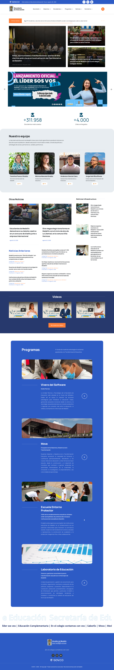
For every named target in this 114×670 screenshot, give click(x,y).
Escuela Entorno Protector (51, 508)
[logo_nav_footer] (57, 640)
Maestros (17, 261)
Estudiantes (17, 283)
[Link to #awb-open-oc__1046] (102, 9)
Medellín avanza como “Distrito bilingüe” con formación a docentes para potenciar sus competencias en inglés (22, 257)
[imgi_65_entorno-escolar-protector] (57, 482)
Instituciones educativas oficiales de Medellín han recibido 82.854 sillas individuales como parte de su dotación (22, 279)
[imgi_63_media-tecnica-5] (57, 360)
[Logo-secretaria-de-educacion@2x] (16, 6)
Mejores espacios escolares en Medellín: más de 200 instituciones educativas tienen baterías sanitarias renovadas (56, 275)
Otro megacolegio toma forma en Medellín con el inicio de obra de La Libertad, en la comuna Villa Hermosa (97, 210)
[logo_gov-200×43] (57, 659)
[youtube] (91, 2)
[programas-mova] (57, 419)
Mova (44, 443)
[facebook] (84, 2)
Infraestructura (57, 280)
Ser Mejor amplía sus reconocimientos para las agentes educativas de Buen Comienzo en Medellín (56, 263)
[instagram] (87, 2)
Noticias (22, 261)
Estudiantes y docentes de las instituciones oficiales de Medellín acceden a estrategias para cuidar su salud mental (86, 40)
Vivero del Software (53, 385)
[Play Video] (23, 310)
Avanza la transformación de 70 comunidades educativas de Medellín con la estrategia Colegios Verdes (52, 21)
